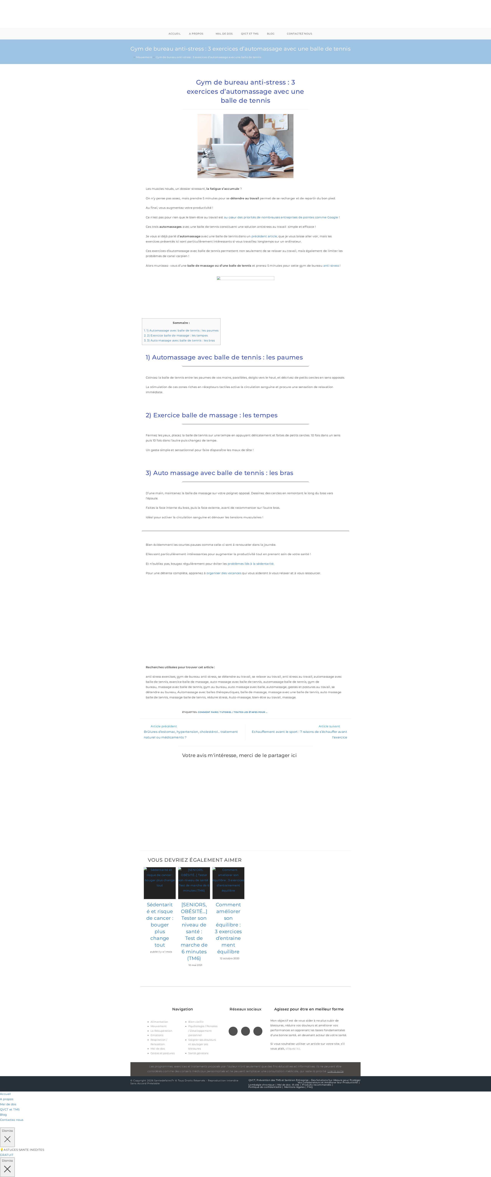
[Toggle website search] (1, 1125)
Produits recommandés (316, 1084)
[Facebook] (233, 1031)
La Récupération (162, 1030)
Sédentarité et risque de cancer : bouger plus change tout (159, 925)
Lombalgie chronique (261, 1084)
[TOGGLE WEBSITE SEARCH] (321, 33)
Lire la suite (336, 1071)
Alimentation (160, 1021)
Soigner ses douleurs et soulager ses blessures (202, 1044)
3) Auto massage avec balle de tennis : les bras (179, 340)
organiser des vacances (224, 573)
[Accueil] (131, 57)
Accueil (5, 1094)
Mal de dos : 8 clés (288, 1084)
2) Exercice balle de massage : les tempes (176, 335)
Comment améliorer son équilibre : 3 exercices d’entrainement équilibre (228, 928)
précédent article (264, 236)
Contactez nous (11, 1120)
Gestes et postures (163, 1053)
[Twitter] (245, 1031)
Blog (3, 1114)
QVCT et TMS (10, 1109)
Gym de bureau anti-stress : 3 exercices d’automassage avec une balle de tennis (208, 57)
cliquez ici (293, 1048)
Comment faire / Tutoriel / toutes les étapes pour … (232, 712)
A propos (6, 1099)
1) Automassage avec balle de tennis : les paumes (181, 330)
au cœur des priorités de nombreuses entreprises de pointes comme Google (281, 217)
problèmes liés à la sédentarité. (251, 563)
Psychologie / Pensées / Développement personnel (202, 1031)
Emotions (157, 1035)
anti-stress (331, 265)
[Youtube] (257, 1031)
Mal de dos (158, 1048)
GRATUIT (7, 1155)
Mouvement (159, 1026)
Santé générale (198, 1053)
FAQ (310, 1086)
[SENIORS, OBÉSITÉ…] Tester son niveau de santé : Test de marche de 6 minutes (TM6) (194, 931)
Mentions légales (294, 1086)
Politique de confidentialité (264, 1086)
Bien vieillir (196, 1021)
